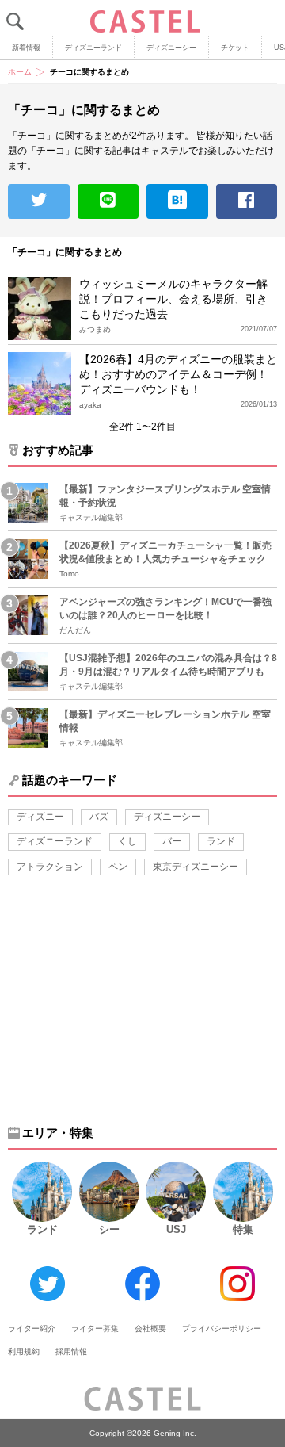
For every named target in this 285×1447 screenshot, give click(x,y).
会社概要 (150, 1328)
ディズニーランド (93, 48)
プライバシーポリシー (221, 1328)
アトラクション (50, 866)
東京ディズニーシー (195, 866)
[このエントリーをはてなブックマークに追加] (177, 201)
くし (127, 841)
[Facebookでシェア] (247, 201)
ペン (117, 866)
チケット (235, 48)
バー (171, 841)
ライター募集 (95, 1328)
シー (109, 1229)
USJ (176, 1229)
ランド (221, 841)
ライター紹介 (31, 1328)
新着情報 (26, 48)
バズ (98, 816)
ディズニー (40, 816)
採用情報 (71, 1351)
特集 (243, 1229)
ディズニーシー (171, 48)
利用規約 (24, 1351)
